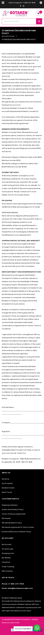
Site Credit (14, 622)
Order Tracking (8, 566)
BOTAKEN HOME (8, 36)
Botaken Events (8, 488)
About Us (5, 479)
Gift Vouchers (7, 571)
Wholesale (6, 518)
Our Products (7, 483)
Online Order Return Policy (12, 509)
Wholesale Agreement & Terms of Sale (18, 527)
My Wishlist (6, 558)
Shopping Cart (8, 553)
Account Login (7, 549)
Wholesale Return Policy (12, 523)
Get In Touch (7, 492)
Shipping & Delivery (10, 505)
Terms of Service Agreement (14, 514)
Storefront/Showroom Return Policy (16, 531)
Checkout (6, 562)
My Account (6, 544)
